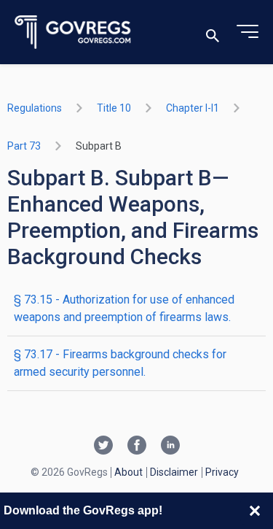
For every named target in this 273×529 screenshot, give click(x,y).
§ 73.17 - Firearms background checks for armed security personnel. (120, 363)
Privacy (222, 472)
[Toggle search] (212, 32)
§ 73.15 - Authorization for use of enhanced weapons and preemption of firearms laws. (124, 308)
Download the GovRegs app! (83, 510)
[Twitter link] (103, 446)
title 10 (114, 108)
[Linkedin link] (170, 446)
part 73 (24, 146)
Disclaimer (174, 472)
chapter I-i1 (192, 108)
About (128, 472)
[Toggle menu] (247, 32)
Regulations (34, 108)
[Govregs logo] (73, 32)
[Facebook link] (136, 446)
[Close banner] (254, 510)
